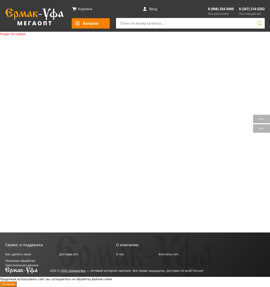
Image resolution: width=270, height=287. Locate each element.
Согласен (8, 284)
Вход (153, 9)
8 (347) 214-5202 (252, 9)
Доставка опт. (69, 254)
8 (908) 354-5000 (221, 9)
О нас (120, 254)
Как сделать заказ (18, 254)
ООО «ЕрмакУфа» (73, 271)
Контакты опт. (169, 254)
